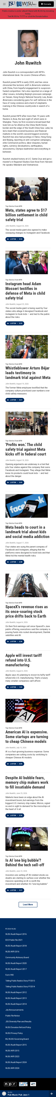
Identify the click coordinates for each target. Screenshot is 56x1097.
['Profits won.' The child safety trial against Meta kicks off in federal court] (26, 423)
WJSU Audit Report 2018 (16, 946)
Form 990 (9, 975)
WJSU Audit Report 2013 (16, 998)
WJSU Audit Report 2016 (16, 934)
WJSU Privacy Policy (14, 1033)
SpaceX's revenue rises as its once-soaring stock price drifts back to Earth (26, 611)
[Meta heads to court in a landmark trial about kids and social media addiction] (26, 506)
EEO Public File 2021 (14, 940)
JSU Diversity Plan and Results (18, 1022)
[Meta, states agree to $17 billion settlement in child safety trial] (26, 189)
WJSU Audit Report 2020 (16, 963)
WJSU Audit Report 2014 (16, 1004)
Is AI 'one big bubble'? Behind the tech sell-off (24, 862)
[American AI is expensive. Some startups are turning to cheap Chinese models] (26, 710)
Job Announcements (14, 1010)
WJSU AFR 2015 (12, 1051)
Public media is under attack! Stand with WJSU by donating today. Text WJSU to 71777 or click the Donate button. (28, 13)
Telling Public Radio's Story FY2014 (20, 987)
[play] (4, 1093)
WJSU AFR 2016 (12, 952)
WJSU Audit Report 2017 (16, 969)
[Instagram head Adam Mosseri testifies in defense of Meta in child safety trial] (26, 262)
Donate (47, 4)
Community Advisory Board (17, 958)
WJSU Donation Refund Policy (18, 1027)
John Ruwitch (10, 226)
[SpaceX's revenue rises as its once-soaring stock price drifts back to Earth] (26, 585)
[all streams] (52, 1093)
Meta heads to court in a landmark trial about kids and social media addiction (27, 532)
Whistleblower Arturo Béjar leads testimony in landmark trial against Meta (27, 373)
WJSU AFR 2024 (12, 1068)
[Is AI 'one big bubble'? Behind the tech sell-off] (26, 839)
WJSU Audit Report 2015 (16, 1045)
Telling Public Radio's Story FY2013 (20, 981)
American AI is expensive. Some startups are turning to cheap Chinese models (26, 737)
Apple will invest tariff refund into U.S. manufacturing (23, 660)
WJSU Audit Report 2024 (16, 1062)
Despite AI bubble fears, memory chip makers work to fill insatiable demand (26, 782)
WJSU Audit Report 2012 (16, 992)
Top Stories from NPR (13, 206)
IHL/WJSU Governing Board (17, 1039)
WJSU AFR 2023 (12, 1057)
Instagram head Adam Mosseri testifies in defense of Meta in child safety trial (25, 290)
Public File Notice (12, 1016)
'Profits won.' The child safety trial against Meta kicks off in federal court (25, 449)
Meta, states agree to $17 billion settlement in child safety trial (26, 215)
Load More (28, 904)
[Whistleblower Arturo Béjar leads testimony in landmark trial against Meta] (26, 347)
